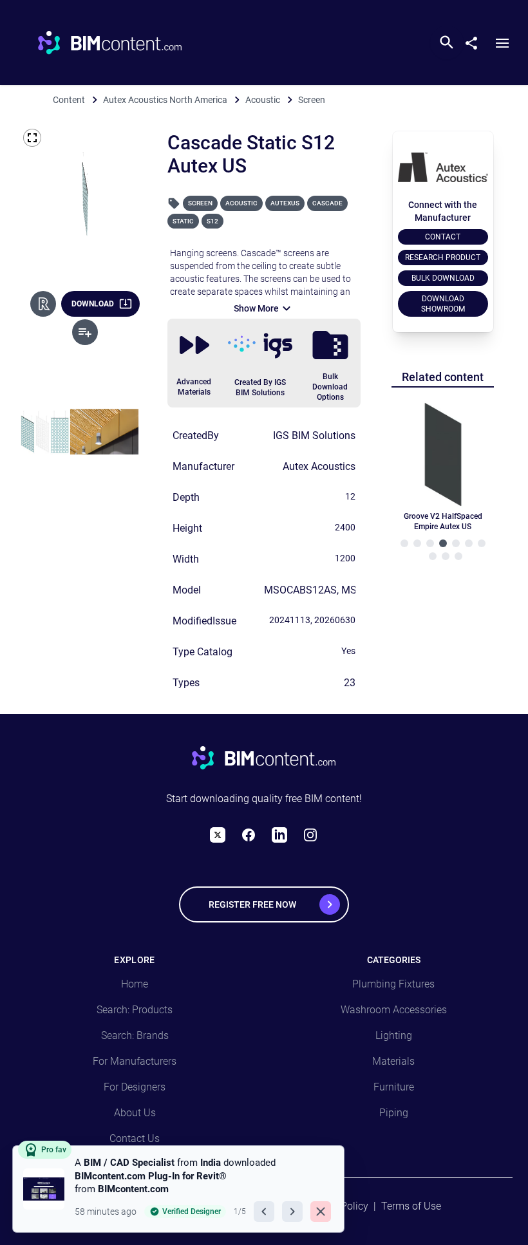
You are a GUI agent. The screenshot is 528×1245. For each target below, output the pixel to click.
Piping (393, 1113)
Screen (200, 203)
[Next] (292, 1211)
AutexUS (284, 203)
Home (134, 984)
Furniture (393, 1087)
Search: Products (135, 1010)
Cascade (327, 203)
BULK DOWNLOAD (443, 278)
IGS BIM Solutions (314, 435)
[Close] (320, 1211)
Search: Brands (135, 1035)
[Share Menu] (476, 40)
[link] (178, 1189)
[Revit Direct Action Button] (43, 304)
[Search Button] (447, 42)
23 (349, 683)
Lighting (393, 1035)
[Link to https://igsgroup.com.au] (260, 346)
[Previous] (264, 1211)
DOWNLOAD (92, 303)
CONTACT (442, 236)
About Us (135, 1113)
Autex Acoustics (319, 466)
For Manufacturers (134, 1061)
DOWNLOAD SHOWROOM (443, 304)
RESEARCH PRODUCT (442, 257)
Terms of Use (411, 1206)
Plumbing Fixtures (393, 984)
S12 (212, 221)
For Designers (134, 1087)
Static (183, 221)
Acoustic (241, 203)
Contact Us (134, 1138)
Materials (393, 1061)
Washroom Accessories (394, 1010)
